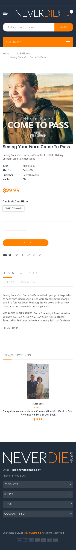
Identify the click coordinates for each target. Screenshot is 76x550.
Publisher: (8, 175)
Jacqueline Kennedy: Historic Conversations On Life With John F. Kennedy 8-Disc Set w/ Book (38, 413)
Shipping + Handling (19, 282)
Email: (6, 469)
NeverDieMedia (32, 532)
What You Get (31, 273)
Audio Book (38, 404)
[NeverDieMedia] (38, 13)
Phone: (6, 475)
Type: (6, 166)
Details (8, 273)
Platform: (8, 170)
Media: (6, 179)
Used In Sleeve (13, 208)
